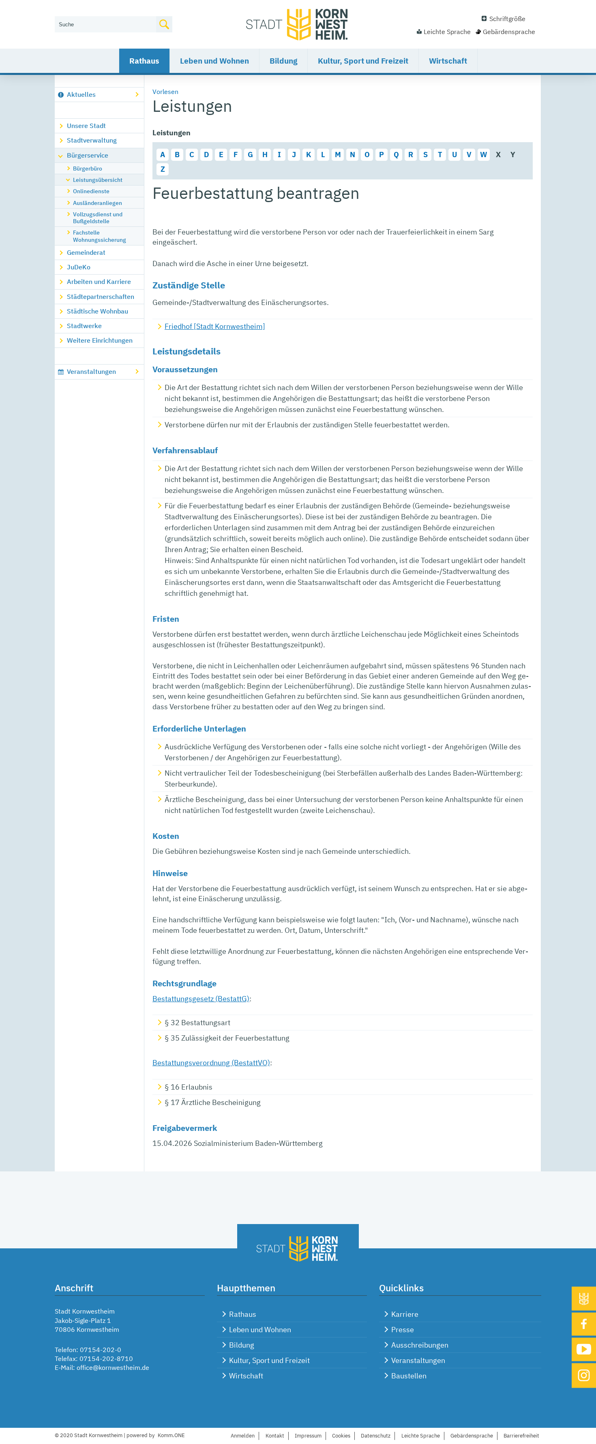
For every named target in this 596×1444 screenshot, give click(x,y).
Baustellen (409, 1375)
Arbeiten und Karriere (99, 281)
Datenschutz (375, 1435)
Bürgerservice (87, 155)
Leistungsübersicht (97, 179)
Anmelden (243, 1435)
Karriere (404, 1314)
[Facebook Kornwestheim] (584, 1324)
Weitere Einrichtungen (100, 340)
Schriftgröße (507, 19)
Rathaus (144, 61)
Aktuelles (81, 94)
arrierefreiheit (521, 1435)
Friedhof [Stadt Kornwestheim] (215, 326)
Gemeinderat (86, 252)
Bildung (283, 61)
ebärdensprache (471, 1435)
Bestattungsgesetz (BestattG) (200, 998)
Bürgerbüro (87, 168)
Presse (402, 1329)
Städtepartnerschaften (100, 296)
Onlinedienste (91, 191)
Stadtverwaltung (92, 140)
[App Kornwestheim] (584, 1298)
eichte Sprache (420, 1435)
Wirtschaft (448, 61)
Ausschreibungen (419, 1345)
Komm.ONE (171, 1435)
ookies (341, 1435)
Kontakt (275, 1435)
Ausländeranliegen (97, 203)
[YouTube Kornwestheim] (584, 1349)
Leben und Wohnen (214, 61)
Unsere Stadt (86, 126)
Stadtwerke (84, 326)
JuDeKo (78, 267)
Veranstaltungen (91, 371)
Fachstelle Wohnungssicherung (99, 235)
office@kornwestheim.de (113, 1367)
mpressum (308, 1435)
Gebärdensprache (509, 32)
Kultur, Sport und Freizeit (363, 61)
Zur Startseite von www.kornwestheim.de (298, 24)
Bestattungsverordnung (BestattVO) (211, 1062)
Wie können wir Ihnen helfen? (98, 11)
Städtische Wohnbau (97, 311)
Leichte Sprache (447, 32)
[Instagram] (584, 1375)
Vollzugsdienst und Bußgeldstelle (97, 217)
